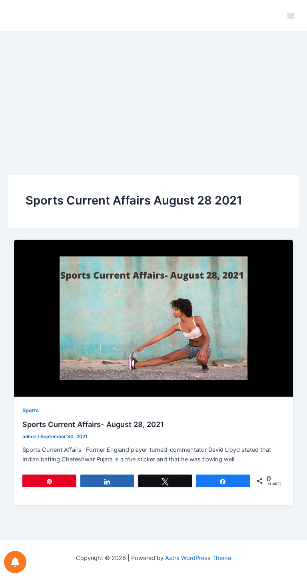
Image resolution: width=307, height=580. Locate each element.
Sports (30, 410)
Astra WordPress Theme (198, 558)
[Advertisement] (153, 92)
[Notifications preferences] (15, 562)
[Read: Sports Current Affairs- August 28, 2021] (153, 317)
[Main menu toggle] (290, 16)
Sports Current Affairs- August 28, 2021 (93, 424)
